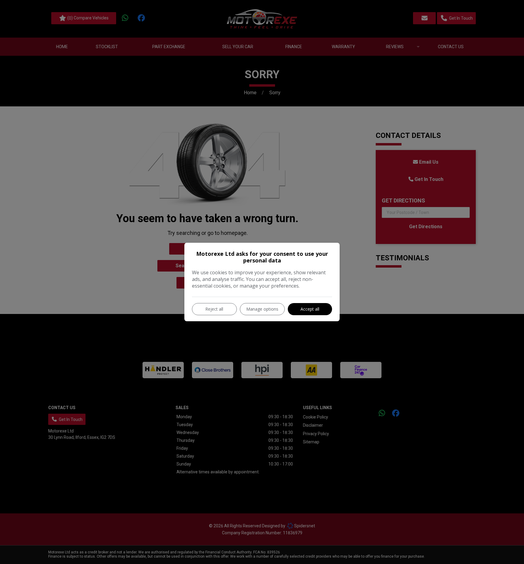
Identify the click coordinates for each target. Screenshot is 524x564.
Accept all (310, 309)
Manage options (262, 309)
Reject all (214, 309)
